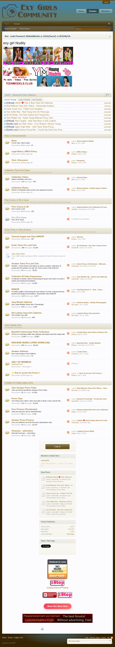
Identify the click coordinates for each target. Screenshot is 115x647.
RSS (68, 142)
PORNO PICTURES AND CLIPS (19, 383)
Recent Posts (25, 29)
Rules (14, 141)
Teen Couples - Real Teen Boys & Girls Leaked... (36, 121)
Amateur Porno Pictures (23, 420)
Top (108, 637)
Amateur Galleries (20, 351)
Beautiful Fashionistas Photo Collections (30, 332)
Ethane (74, 154)
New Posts (45, 472)
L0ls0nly (74, 209)
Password (81, 160)
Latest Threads (24, 100)
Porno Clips (17, 398)
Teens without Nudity (85, 141)
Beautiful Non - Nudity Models (89, 343)
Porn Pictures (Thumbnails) (24, 409)
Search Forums (10, 29)
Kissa (73, 292)
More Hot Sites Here (57, 606)
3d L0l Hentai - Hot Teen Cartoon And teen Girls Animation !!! (68, 510)
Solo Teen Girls (18, 254)
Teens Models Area (13, 325)
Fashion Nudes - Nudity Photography (91, 302)
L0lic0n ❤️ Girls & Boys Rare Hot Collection (34, 103)
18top (65, 587)
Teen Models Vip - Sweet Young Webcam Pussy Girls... (30, 118)
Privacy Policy (108, 643)
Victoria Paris (82, 177)
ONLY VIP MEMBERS (21, 362)
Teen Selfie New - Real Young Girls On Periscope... (28, 112)
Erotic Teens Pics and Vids (24, 245)
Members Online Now (50, 456)
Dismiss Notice (110, 36)
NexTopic (74, 304)
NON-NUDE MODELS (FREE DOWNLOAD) (31, 343)
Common (74, 354)
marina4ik (107, 103)
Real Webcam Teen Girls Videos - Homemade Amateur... (31, 106)
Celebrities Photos (20, 188)
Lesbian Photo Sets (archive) (88, 313)
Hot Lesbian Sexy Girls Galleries (27, 313)
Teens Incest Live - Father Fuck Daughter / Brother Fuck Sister (69, 493)
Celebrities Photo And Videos (17, 170)
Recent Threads (10, 100)
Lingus (73, 412)
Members (106, 11)
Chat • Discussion (20, 160)
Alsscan (80, 237)
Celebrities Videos (20, 177)
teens (73, 190)
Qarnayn (108, 106)
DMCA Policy (82, 152)
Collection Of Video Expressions (27, 276)
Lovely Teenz (82, 352)
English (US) (18, 637)
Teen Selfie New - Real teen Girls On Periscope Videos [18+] (68, 501)
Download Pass (17, 364)
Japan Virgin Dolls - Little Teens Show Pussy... (35, 127)
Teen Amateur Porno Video (24, 388)
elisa (73, 143)
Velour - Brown (7, 637)
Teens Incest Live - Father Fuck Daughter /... (25, 109)
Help (86, 637)
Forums (92, 11)
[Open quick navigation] (109, 23)
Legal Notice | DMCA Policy (24, 151)
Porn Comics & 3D (20, 207)
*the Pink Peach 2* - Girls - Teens (89, 290)
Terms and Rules (96, 643)
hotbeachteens (54, 587)
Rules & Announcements (15, 136)
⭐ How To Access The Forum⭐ (90, 373)
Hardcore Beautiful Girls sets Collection (92, 410)
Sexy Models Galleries (22, 302)
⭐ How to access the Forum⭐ (26, 373)
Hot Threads (37, 100)
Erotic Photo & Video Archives (18, 230)
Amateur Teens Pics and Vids (25, 263)
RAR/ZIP (15, 289)
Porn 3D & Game (19, 217)
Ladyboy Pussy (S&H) (85, 431)
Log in (106, 2)
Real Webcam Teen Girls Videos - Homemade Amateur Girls (68, 485)
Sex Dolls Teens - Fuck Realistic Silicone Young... (40, 124)
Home (81, 11)
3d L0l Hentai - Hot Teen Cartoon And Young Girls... (28, 115)
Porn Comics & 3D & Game (17, 200)
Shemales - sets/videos (22, 431)
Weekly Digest (95, 637)
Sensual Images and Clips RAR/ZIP (28, 236)
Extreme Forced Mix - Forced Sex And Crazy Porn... (41, 130)
